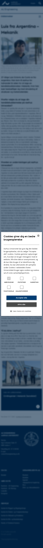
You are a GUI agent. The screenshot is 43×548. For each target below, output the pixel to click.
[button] (21, 311)
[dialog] (21, 274)
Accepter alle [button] (21, 298)
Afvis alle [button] (21, 304)
